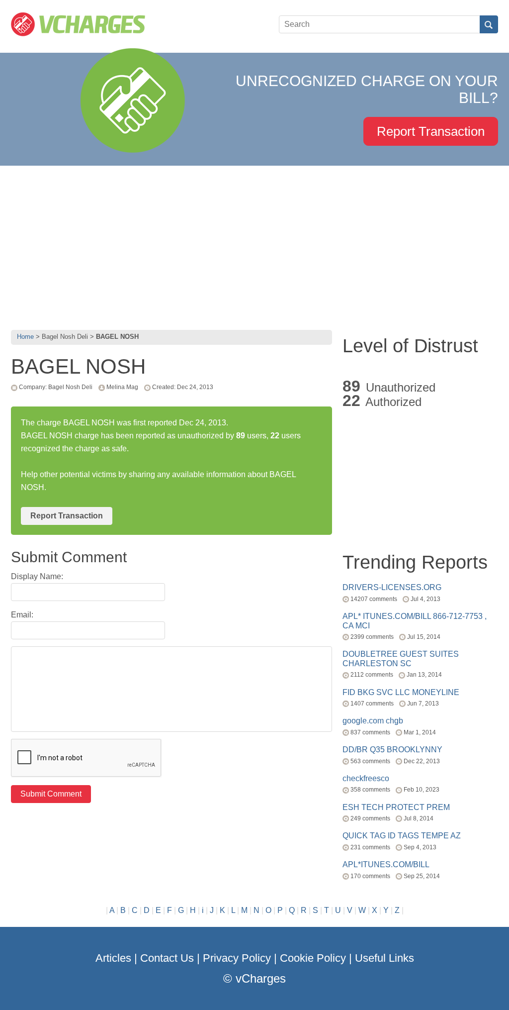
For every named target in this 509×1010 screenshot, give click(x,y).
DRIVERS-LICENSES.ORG (391, 587)
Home (25, 336)
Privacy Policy (237, 958)
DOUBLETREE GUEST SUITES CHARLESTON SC (400, 658)
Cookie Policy (313, 958)
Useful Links (384, 958)
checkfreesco (365, 778)
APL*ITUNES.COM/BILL (385, 864)
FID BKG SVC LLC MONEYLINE (400, 692)
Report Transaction (431, 131)
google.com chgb (372, 720)
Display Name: (37, 576)
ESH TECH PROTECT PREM (396, 807)
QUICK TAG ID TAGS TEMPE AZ (401, 835)
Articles (113, 958)
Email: (22, 614)
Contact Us (167, 958)
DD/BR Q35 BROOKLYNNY (392, 749)
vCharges (261, 978)
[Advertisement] (254, 245)
